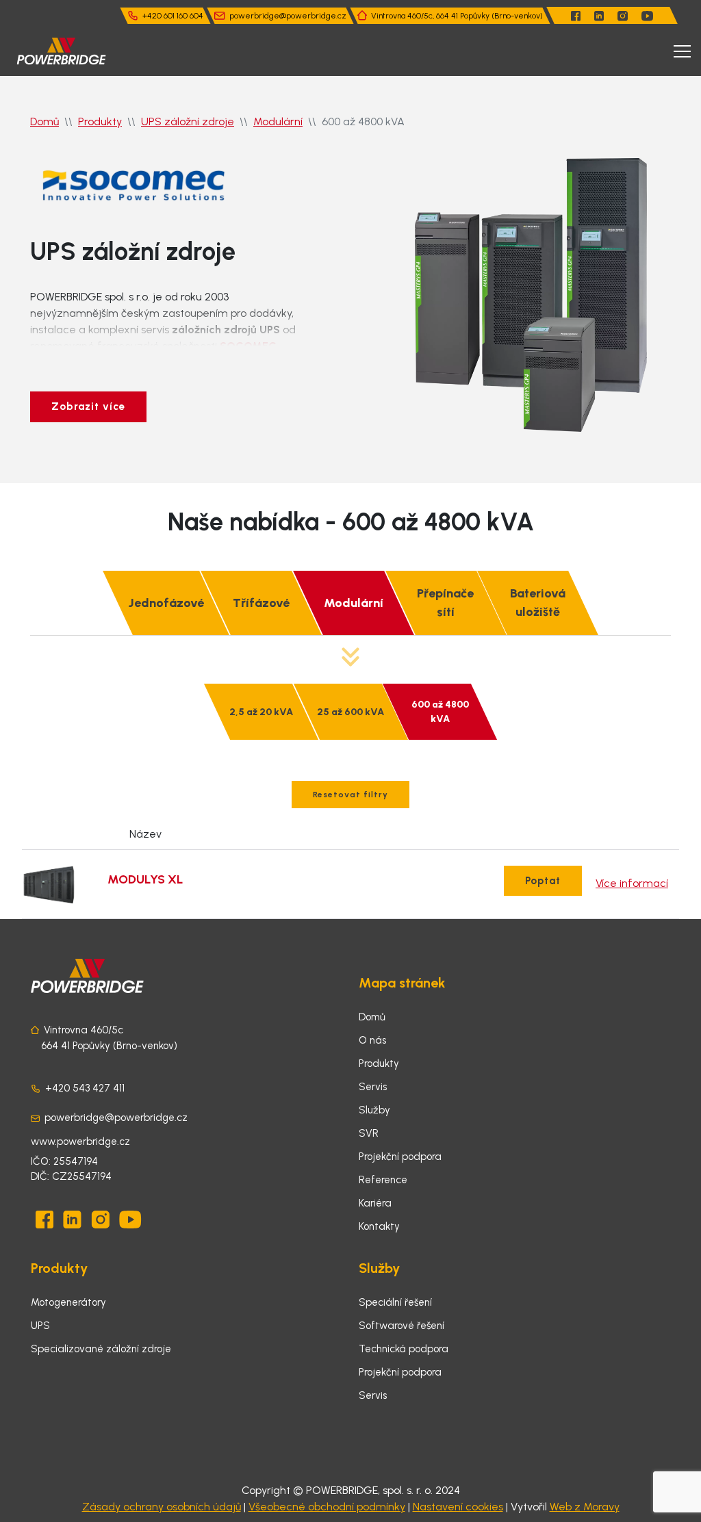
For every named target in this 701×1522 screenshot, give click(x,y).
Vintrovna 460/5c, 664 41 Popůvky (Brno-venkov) (457, 16)
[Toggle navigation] (682, 51)
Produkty (100, 121)
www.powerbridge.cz (80, 1141)
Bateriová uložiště (537, 602)
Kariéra (375, 1203)
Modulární (278, 121)
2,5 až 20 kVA (261, 712)
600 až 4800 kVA (440, 712)
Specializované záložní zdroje (101, 1349)
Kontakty (379, 1226)
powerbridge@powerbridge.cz (287, 16)
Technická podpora (403, 1349)
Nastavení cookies (458, 1506)
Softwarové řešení (401, 1325)
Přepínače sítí (445, 602)
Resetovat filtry (350, 794)
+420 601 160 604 (172, 16)
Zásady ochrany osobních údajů (161, 1506)
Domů (44, 121)
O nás (372, 1040)
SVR (369, 1133)
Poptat (543, 881)
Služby (374, 1110)
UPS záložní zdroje (187, 121)
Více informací (632, 883)
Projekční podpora (400, 1156)
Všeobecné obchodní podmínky (326, 1506)
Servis (373, 1087)
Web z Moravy (585, 1506)
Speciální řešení (395, 1302)
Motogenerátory (68, 1302)
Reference (383, 1180)
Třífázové (261, 602)
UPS (40, 1325)
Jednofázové (166, 602)
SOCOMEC (248, 345)
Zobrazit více (88, 406)
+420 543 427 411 (85, 1088)
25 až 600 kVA (350, 712)
